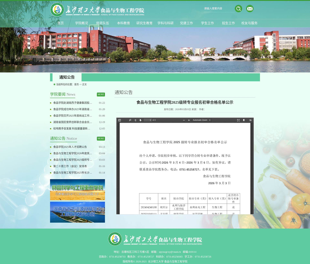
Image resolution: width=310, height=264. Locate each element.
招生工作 (228, 23)
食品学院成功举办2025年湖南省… (72, 109)
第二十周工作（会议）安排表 (70, 166)
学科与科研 (165, 23)
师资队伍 (102, 23)
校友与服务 (249, 23)
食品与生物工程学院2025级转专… (72, 159)
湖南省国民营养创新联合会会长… (72, 122)
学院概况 (81, 23)
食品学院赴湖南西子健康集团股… (72, 102)
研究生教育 (144, 23)
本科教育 (123, 23)
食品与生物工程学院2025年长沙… (72, 172)
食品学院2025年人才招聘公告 (70, 147)
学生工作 (207, 23)
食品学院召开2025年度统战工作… (72, 115)
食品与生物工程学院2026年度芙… (72, 153)
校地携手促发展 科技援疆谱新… (71, 128)
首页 (60, 23)
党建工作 (186, 23)
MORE (101, 94)
